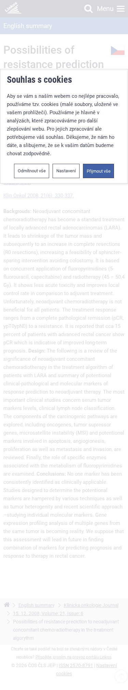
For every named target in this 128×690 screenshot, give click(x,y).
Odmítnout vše (32, 171)
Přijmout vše (99, 171)
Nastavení (66, 171)
